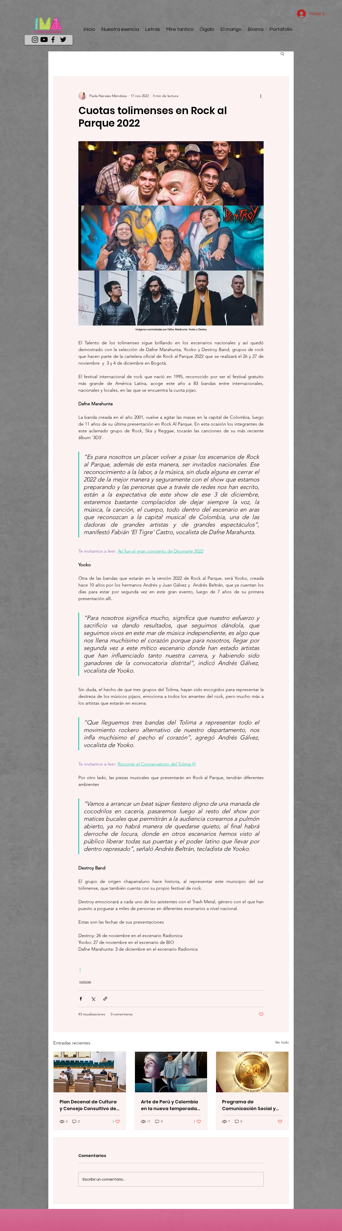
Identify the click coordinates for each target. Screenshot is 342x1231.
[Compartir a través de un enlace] (105, 998)
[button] (282, 53)
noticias (85, 981)
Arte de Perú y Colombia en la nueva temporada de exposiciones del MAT (170, 1105)
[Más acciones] (261, 96)
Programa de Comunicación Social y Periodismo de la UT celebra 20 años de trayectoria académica (250, 1105)
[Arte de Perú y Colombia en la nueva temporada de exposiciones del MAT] (171, 1072)
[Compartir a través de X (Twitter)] (93, 998)
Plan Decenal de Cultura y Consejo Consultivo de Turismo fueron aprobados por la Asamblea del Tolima (88, 1105)
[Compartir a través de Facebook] (80, 998)
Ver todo (282, 1042)
